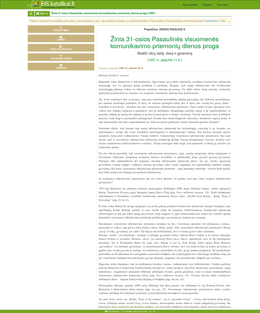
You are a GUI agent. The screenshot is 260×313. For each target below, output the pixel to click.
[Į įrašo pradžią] (150, 311)
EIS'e (44, 13)
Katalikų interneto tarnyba (136, 311)
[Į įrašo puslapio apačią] (154, 311)
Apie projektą (190, 4)
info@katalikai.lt (211, 20)
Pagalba (207, 4)
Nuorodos (222, 4)
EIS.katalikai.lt (113, 311)
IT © (123, 311)
